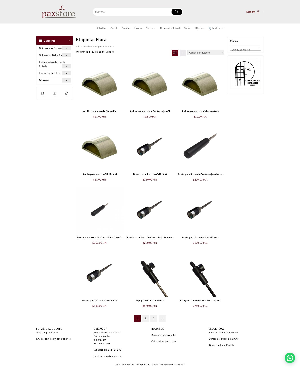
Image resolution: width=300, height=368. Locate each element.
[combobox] (245, 48)
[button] (290, 358)
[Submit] (177, 12)
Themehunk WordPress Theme (167, 364)
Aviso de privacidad (47, 332)
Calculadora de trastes (163, 341)
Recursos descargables (164, 335)
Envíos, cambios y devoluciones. (54, 338)
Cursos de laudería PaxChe (224, 338)
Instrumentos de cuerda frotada (52, 64)
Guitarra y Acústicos (50, 48)
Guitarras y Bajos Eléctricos (54, 55)
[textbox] (245, 49)
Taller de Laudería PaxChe (223, 332)
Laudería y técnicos (49, 73)
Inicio (79, 46)
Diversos (44, 80)
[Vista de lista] (183, 53)
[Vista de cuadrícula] (175, 53)
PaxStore (130, 364)
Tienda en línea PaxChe (222, 345)
